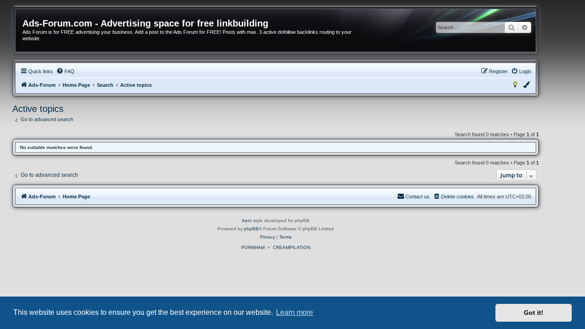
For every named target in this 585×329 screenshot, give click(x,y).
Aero (247, 220)
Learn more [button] (294, 312)
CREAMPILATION (291, 247)
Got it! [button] (533, 312)
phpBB (251, 228)
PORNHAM (253, 247)
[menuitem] (65, 71)
